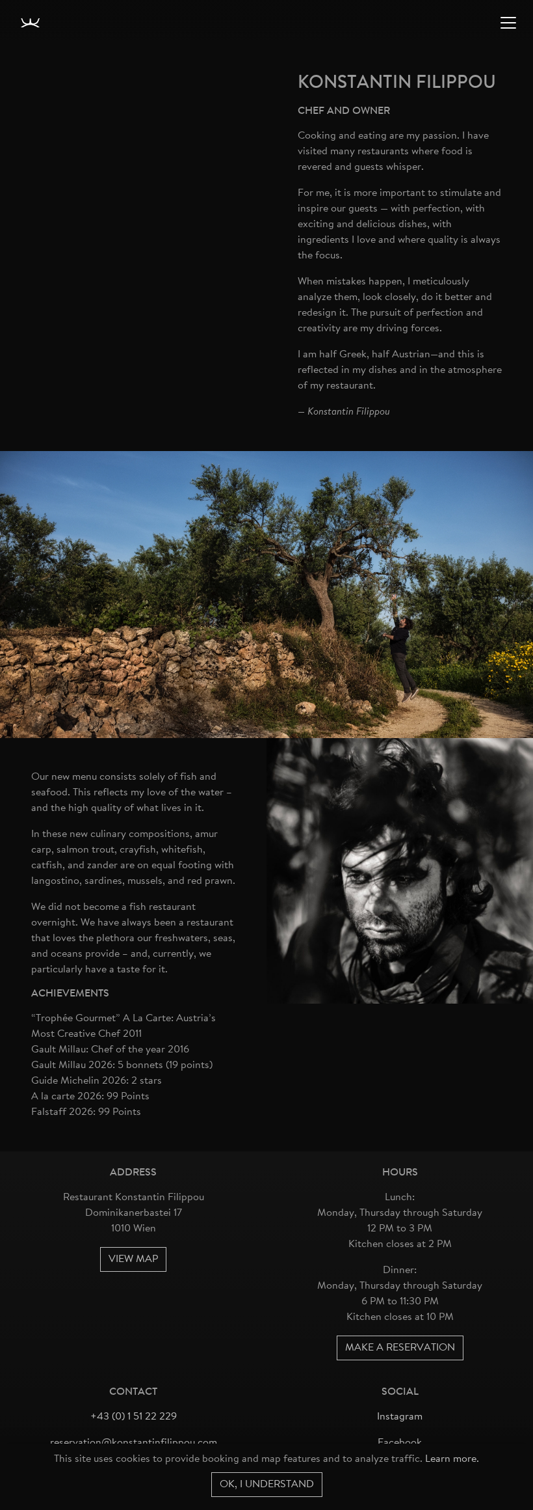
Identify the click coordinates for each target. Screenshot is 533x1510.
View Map (133, 1259)
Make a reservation (400, 1348)
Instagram (399, 1417)
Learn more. (452, 1459)
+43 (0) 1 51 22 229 (133, 1417)
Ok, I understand (267, 1484)
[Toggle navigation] (508, 22)
